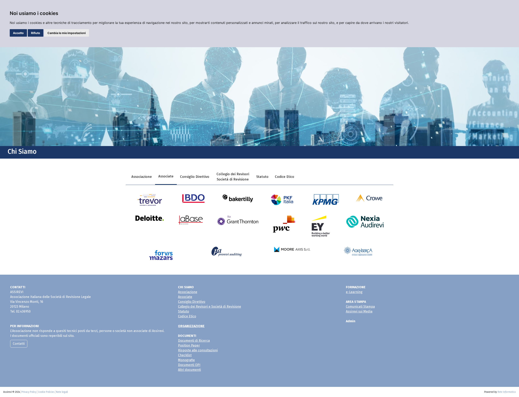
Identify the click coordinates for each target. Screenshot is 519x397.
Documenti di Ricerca (194, 341)
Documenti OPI (189, 365)
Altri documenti (189, 370)
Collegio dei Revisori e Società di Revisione (209, 306)
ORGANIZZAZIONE (191, 326)
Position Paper (189, 345)
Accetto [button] (18, 33)
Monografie (186, 360)
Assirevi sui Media (359, 311)
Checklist (185, 355)
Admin (350, 321)
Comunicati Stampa (360, 306)
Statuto (262, 177)
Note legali (62, 392)
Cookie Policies (46, 392)
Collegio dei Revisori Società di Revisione (233, 176)
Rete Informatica (507, 392)
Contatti (19, 344)
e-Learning (354, 292)
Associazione (141, 177)
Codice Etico (284, 177)
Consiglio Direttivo (194, 177)
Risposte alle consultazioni (198, 350)
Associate (166, 176)
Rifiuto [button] (35, 33)
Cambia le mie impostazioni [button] (66, 33)
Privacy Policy (28, 392)
